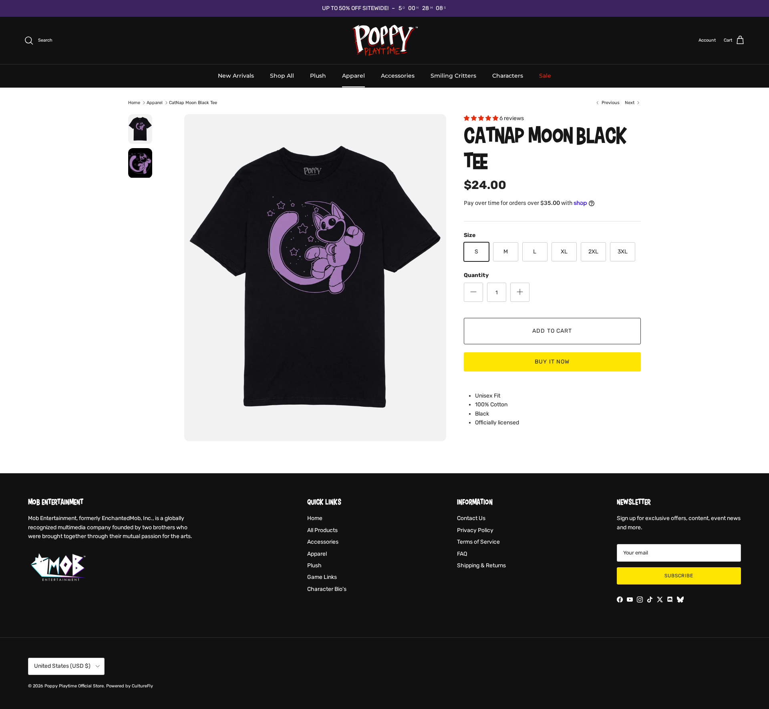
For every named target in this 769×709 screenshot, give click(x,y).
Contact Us (471, 518)
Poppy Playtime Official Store (74, 686)
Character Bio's (326, 589)
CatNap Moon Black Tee (193, 102)
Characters (507, 75)
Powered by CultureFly (129, 686)
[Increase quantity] (519, 292)
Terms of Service (478, 541)
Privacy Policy (475, 530)
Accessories (398, 75)
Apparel (353, 75)
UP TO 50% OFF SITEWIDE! (355, 8)
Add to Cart (552, 330)
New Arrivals (236, 75)
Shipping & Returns (481, 565)
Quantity (476, 275)
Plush (318, 75)
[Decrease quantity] (473, 292)
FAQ (462, 553)
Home (134, 102)
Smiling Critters (453, 75)
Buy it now (552, 361)
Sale (545, 75)
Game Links (322, 577)
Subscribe (679, 575)
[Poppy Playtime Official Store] (385, 40)
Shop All (282, 75)
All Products (322, 530)
